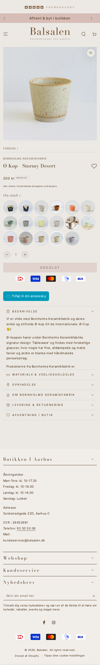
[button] (83, 34)
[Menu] (5, 34)
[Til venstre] (6, 18)
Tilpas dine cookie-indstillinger (64, 655)
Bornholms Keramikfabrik (25, 158)
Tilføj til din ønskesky (29, 296)
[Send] (94, 596)
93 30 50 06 (26, 528)
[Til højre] (93, 18)
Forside (9, 148)
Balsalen (42, 649)
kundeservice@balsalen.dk (24, 540)
